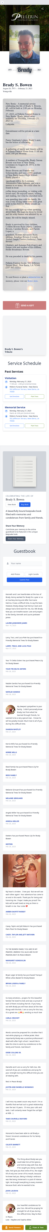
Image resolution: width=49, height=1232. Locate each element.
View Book (12, 504)
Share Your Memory (15, 539)
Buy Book (24, 504)
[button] (24, 870)
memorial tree (34, 276)
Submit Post (24, 580)
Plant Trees (34, 396)
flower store (33, 280)
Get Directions (14, 396)
